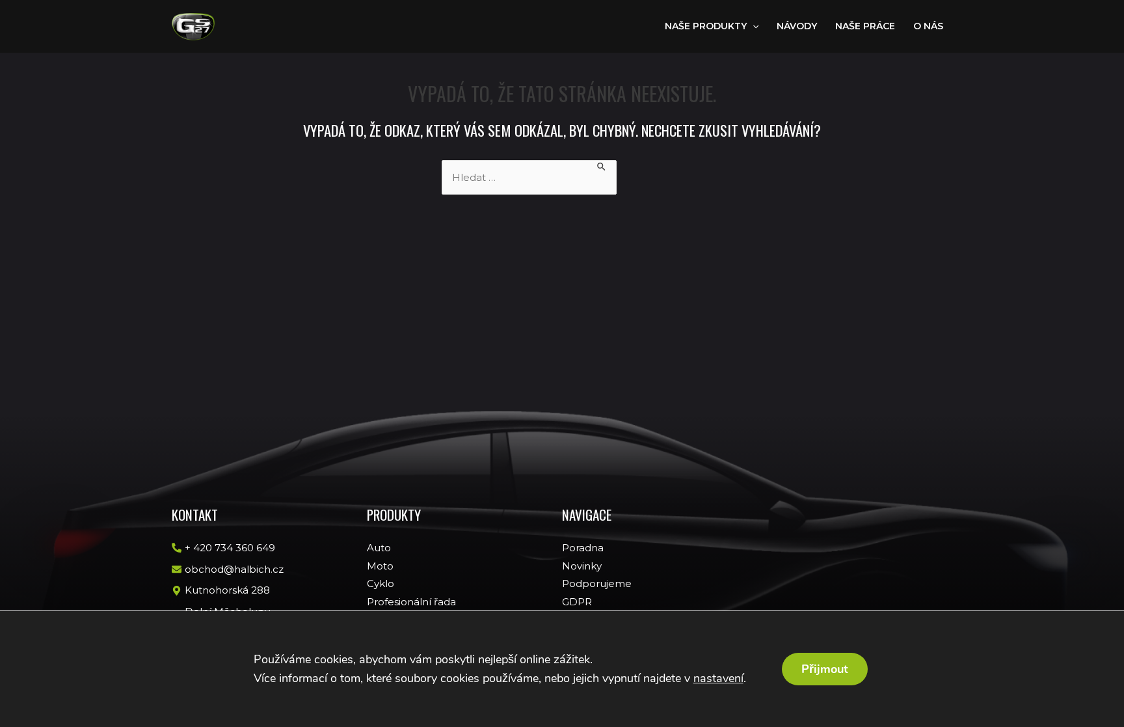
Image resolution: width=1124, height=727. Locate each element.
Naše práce (865, 26)
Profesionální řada (411, 602)
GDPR (577, 602)
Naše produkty (706, 26)
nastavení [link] (718, 678)
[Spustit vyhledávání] (602, 166)
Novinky (582, 566)
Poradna (583, 548)
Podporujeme (597, 583)
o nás (928, 26)
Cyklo (380, 583)
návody (797, 26)
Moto (380, 566)
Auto (379, 548)
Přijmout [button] (824, 669)
